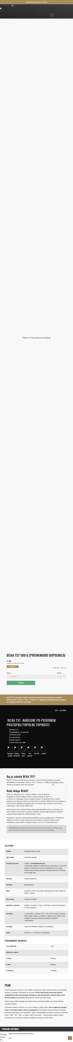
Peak (8, 985)
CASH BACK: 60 (12, 666)
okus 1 (9, 673)
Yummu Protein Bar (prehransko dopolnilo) (21, 1033)
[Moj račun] (28, 9)
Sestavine (63, 710)
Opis (56, 710)
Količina (59, 673)
